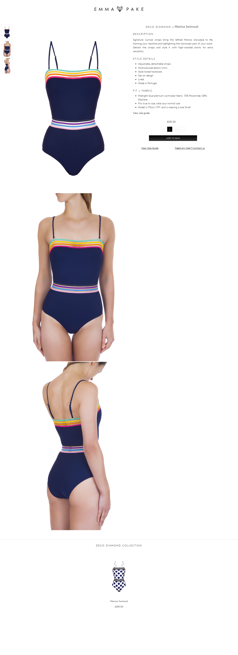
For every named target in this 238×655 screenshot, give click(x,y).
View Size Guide (149, 147)
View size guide (141, 112)
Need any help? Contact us (190, 147)
